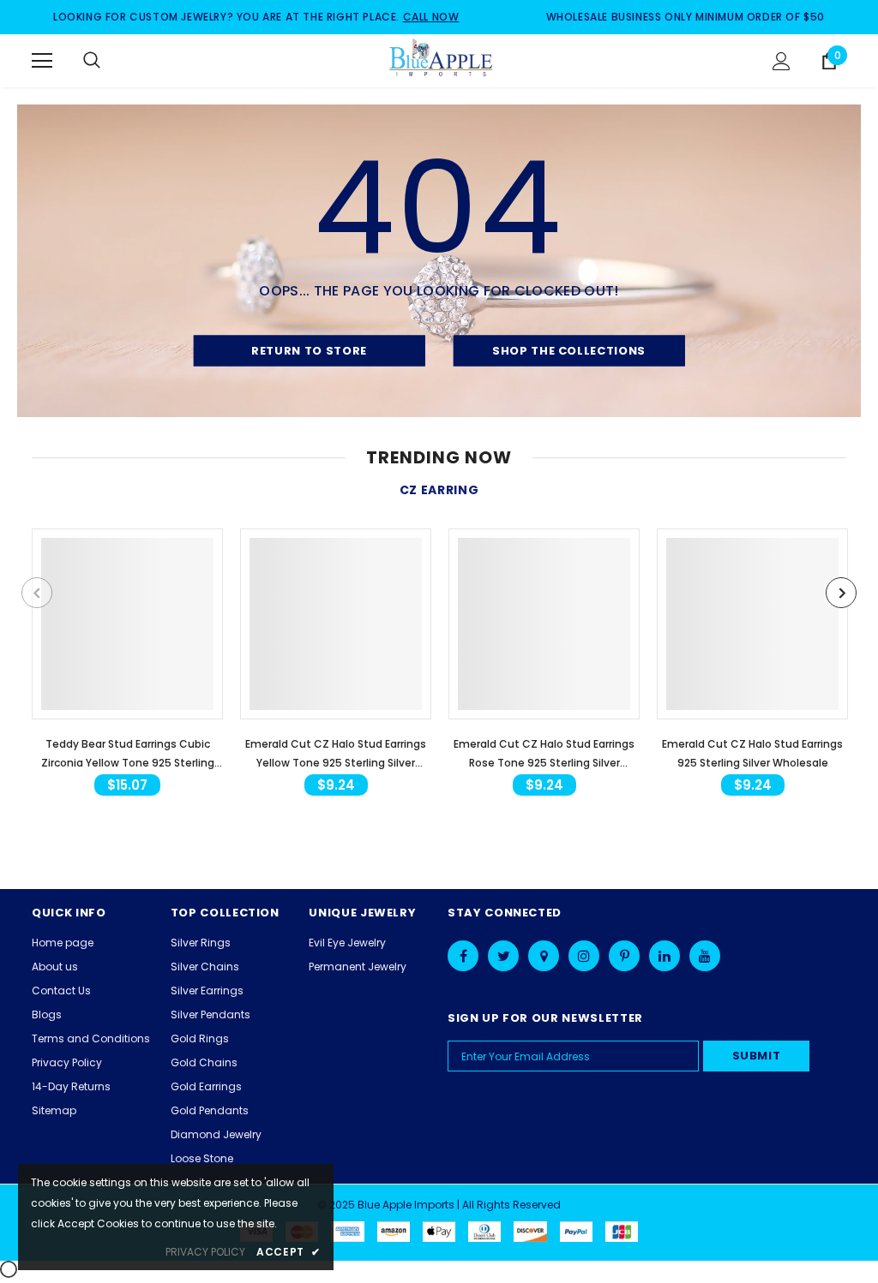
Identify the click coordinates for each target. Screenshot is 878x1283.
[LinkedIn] (664, 955)
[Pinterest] (624, 955)
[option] (127, 665)
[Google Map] (543, 955)
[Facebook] (463, 955)
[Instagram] (583, 955)
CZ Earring (439, 489)
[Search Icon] (109, 60)
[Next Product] (841, 592)
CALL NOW (431, 16)
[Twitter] (503, 955)
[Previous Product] (36, 592)
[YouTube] (704, 955)
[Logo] (441, 60)
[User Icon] (782, 61)
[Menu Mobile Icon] (42, 61)
